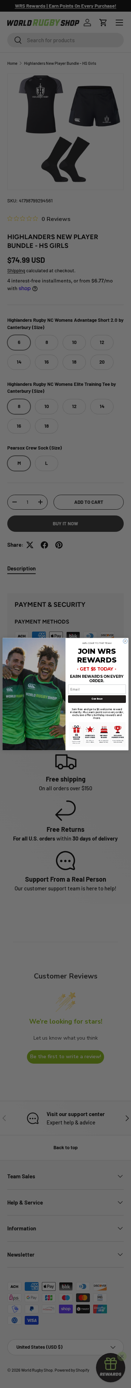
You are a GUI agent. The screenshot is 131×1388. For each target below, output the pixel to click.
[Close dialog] (125, 641)
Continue (96, 699)
